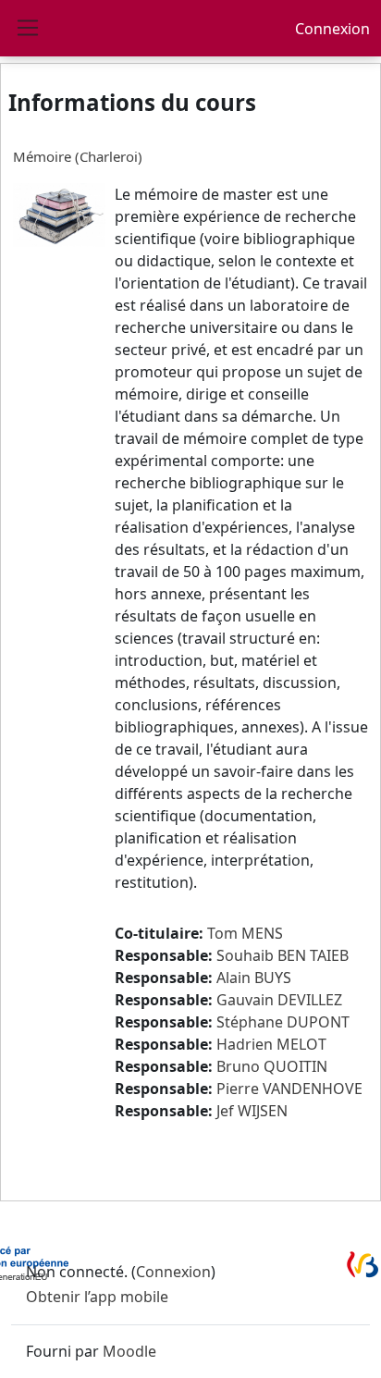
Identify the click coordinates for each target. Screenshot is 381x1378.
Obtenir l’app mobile (97, 1296)
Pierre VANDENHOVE (289, 1088)
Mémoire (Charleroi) (77, 156)
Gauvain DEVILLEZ (279, 1000)
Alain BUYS (253, 977)
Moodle (129, 1351)
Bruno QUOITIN (271, 1066)
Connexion (332, 28)
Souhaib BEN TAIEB (282, 955)
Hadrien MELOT (271, 1044)
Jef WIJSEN (252, 1111)
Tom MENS (245, 933)
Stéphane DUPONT (283, 1022)
